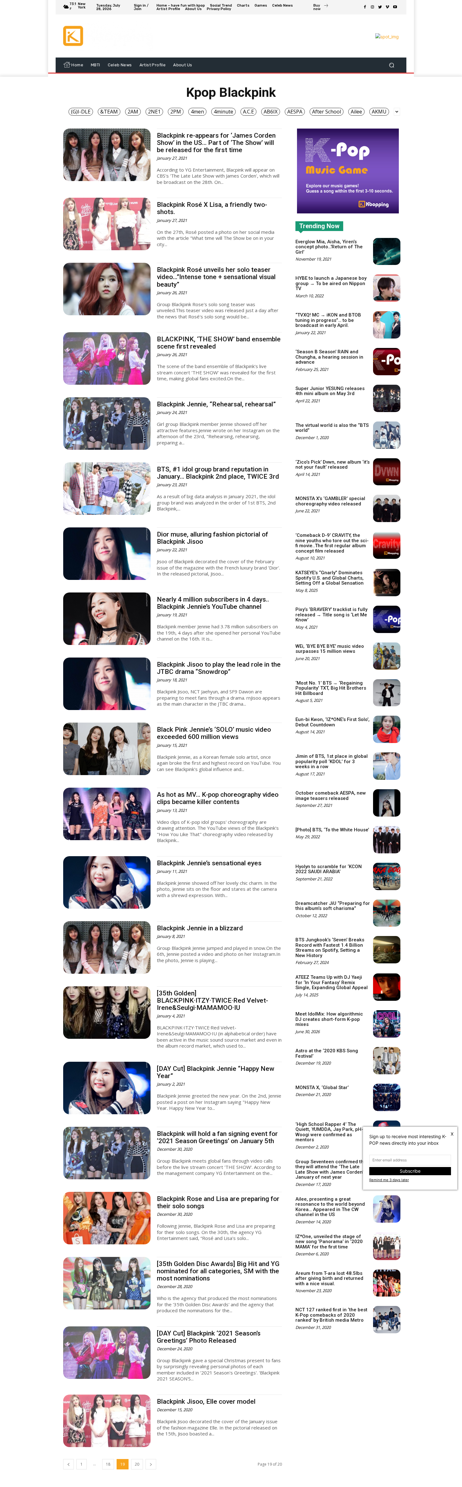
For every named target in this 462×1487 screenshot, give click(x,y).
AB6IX (271, 111)
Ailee (356, 111)
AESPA (294, 111)
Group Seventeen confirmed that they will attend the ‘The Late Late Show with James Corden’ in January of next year (332, 1169)
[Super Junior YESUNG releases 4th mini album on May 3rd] (386, 398)
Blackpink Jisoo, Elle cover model (206, 1401)
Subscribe (410, 1171)
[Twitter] (380, 7)
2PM (175, 111)
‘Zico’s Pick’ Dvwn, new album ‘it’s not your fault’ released (332, 464)
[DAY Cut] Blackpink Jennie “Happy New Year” (215, 1072)
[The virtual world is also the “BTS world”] (386, 435)
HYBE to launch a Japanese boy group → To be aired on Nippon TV (330, 283)
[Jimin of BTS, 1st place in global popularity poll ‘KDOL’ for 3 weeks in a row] (386, 766)
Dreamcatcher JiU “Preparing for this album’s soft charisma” (332, 905)
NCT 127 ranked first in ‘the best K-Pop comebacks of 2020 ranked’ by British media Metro (331, 1315)
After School (326, 111)
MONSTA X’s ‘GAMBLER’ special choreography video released (330, 501)
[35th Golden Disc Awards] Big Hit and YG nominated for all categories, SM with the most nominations (218, 1271)
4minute (223, 111)
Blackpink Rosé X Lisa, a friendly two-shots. (212, 208)
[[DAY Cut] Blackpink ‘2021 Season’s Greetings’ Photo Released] (107, 1352)
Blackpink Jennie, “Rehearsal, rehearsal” (216, 404)
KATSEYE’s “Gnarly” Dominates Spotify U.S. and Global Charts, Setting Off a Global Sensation (329, 578)
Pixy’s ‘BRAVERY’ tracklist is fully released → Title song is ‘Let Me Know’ (331, 615)
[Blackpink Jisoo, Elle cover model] (107, 1421)
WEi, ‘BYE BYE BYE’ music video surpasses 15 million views (329, 648)
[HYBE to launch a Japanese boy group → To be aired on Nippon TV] (386, 288)
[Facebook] (365, 7)
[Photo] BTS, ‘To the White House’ (332, 830)
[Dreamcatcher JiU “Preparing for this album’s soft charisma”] (386, 913)
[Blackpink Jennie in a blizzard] (107, 947)
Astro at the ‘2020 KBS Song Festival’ (326, 1053)
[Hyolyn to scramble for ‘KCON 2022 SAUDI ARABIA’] (386, 876)
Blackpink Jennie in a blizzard (200, 928)
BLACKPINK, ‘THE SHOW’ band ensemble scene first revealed (219, 342)
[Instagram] (372, 7)
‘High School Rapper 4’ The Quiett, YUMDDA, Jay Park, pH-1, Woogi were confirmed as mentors (331, 1132)
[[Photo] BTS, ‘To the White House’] (386, 839)
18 (108, 1464)
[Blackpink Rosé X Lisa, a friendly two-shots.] (107, 224)
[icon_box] (321, 8)
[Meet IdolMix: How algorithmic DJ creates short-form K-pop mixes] (386, 1024)
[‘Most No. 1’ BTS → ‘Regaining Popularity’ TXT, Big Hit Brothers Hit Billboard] (386, 693)
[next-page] (151, 1464)
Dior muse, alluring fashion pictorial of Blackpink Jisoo (212, 538)
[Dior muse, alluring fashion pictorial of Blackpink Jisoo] (107, 553)
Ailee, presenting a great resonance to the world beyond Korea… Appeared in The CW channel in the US (330, 1207)
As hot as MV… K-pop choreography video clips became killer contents (217, 798)
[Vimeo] (387, 7)
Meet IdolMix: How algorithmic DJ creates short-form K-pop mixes (329, 1019)
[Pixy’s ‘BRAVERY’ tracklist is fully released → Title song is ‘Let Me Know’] (386, 619)
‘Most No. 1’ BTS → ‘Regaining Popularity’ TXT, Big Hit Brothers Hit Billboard (330, 688)
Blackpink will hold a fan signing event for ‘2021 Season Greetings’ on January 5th (217, 1137)
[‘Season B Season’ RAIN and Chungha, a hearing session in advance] (386, 361)
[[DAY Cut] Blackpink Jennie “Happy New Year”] (107, 1088)
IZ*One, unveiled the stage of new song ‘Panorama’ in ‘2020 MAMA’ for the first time (329, 1242)
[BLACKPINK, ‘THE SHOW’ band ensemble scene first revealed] (107, 358)
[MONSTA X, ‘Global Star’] (386, 1097)
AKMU (379, 111)
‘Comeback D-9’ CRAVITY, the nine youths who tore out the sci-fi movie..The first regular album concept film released (332, 543)
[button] (391, 65)
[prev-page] (68, 1464)
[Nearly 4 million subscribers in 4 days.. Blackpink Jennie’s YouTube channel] (107, 618)
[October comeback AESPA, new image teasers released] (386, 803)
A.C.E (248, 111)
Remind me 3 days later (389, 1180)
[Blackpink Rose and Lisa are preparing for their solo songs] (107, 1218)
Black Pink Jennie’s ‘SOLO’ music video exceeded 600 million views (214, 733)
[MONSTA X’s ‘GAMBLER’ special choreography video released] (386, 508)
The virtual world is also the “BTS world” (332, 427)
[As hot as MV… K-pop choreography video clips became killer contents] (107, 814)
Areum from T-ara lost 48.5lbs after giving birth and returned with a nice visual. (329, 1278)
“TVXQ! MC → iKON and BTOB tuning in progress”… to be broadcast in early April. (328, 320)
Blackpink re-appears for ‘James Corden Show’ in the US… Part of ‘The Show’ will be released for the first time (216, 143)
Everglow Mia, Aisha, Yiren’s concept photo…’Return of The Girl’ (329, 247)
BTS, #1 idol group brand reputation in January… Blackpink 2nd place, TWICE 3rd (218, 472)
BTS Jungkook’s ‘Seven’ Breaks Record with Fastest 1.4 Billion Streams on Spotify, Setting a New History (329, 947)
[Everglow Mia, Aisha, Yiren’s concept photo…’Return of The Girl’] (386, 251)
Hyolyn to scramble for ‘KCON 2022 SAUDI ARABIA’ (328, 869)
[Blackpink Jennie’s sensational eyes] (107, 882)
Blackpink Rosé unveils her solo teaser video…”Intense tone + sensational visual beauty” (216, 277)
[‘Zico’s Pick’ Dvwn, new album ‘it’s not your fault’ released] (386, 472)
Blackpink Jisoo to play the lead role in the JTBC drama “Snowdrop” (219, 668)
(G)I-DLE (81, 111)
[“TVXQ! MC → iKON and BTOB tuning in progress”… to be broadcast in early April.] (386, 325)
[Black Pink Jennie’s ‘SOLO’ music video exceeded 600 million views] (107, 749)
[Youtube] (395, 7)
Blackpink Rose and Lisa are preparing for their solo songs (218, 1202)
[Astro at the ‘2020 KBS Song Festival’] (386, 1060)
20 (137, 1464)
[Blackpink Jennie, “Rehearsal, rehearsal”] (107, 423)
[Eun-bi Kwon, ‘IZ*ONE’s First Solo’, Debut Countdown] (386, 729)
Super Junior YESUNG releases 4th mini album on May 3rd (330, 391)
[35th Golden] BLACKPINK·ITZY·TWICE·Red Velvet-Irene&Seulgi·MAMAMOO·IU (212, 1000)
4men (197, 111)
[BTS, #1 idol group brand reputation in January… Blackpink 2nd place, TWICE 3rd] (107, 488)
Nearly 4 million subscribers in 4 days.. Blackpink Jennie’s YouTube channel (213, 603)
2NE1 (154, 111)
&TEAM (109, 111)
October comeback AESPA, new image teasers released (330, 795)
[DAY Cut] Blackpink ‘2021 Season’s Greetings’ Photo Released (209, 1337)
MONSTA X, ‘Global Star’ (322, 1087)
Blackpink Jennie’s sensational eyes (209, 863)
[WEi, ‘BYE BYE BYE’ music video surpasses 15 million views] (386, 656)
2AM (133, 111)
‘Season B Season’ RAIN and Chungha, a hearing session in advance (329, 357)
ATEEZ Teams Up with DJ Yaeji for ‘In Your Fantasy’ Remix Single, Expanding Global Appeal (331, 982)
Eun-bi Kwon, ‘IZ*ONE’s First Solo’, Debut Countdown (332, 722)
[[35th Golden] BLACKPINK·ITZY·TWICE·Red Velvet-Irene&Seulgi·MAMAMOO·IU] (107, 1012)
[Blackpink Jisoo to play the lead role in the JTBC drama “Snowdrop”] (107, 684)
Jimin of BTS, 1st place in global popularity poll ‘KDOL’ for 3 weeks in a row (331, 761)
